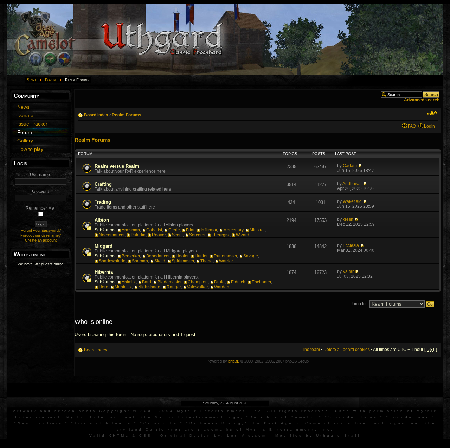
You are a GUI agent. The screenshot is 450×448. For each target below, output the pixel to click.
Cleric (174, 230)
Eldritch (238, 282)
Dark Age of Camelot (283, 417)
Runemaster (225, 256)
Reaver (159, 234)
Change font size (432, 113)
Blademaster (169, 282)
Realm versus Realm (117, 166)
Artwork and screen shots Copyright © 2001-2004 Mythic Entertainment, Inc (137, 411)
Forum (50, 80)
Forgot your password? (41, 230)
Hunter (201, 256)
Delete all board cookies (346, 349)
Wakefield (352, 201)
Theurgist (221, 234)
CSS (145, 435)
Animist (129, 282)
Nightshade (149, 286)
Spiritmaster (183, 260)
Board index (96, 115)
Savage (250, 256)
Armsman (131, 230)
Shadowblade (112, 260)
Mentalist (123, 286)
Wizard (242, 234)
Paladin (138, 234)
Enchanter (261, 282)
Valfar (348, 271)
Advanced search (421, 99)
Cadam (350, 165)
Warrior (226, 260)
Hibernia (104, 272)
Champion (198, 282)
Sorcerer (197, 234)
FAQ (412, 126)
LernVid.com (247, 435)
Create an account (41, 240)
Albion (102, 220)
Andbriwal (352, 183)
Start (31, 80)
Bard (146, 282)
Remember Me (40, 208)
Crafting (103, 184)
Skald (159, 260)
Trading (103, 202)
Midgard (103, 246)
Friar (190, 230)
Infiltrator (209, 230)
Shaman (140, 260)
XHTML (119, 435)
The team (311, 349)
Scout (177, 234)
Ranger (174, 286)
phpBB (233, 361)
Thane (206, 260)
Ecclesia (351, 245)
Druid (219, 282)
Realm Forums (126, 115)
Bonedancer (157, 256)
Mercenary (233, 230)
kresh (348, 219)
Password (39, 191)
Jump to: (359, 303)
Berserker (131, 256)
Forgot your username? (40, 235)
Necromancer (111, 234)
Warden (221, 286)
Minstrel (257, 230)
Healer (182, 256)
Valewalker (197, 286)
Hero (103, 286)
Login (429, 126)
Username (40, 174)
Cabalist (154, 230)
